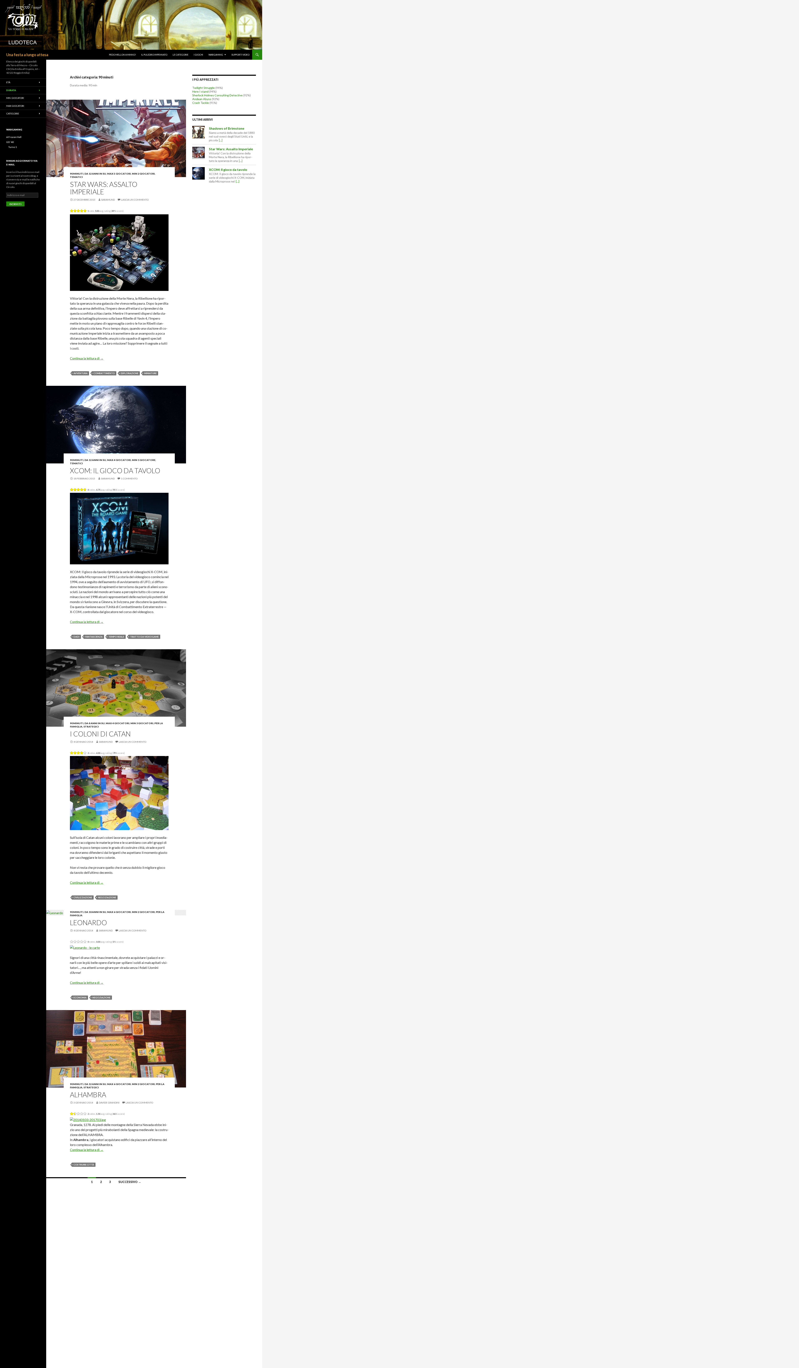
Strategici (91, 726)
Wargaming (215, 54)
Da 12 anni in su (95, 173)
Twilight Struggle (203, 87)
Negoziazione (107, 897)
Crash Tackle (200, 102)
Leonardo (88, 922)
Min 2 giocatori (143, 173)
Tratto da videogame (144, 636)
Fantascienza (94, 636)
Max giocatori (15, 105)
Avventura (80, 373)
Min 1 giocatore (143, 460)
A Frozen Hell (13, 137)
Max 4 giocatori (119, 460)
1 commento (129, 478)
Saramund (108, 199)
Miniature (150, 373)
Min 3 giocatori (141, 723)
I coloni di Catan (100, 734)
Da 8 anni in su (94, 723)
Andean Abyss (201, 99)
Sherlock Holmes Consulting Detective (217, 95)
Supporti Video (240, 54)
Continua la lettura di (86, 358)
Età (8, 82)
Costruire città (83, 1164)
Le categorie (180, 54)
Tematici (76, 177)
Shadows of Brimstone (226, 128)
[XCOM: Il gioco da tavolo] (198, 173)
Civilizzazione (82, 897)
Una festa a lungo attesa (27, 54)
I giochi (198, 54)
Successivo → (129, 1182)
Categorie (12, 113)
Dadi (76, 636)
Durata (11, 90)
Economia (80, 997)
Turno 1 (12, 147)
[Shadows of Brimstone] (198, 132)
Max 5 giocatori (119, 173)
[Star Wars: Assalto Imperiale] (198, 152)
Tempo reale (116, 636)
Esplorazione (129, 373)
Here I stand (200, 91)
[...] (220, 140)
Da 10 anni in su (95, 912)
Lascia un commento (135, 199)
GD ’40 (10, 142)
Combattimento (104, 373)
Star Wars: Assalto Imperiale (103, 188)
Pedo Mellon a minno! (122, 54)
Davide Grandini (109, 1102)
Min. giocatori (15, 98)
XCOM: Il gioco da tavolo (115, 470)
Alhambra (88, 1094)
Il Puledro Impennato (154, 54)
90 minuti (76, 173)
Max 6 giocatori (119, 912)
